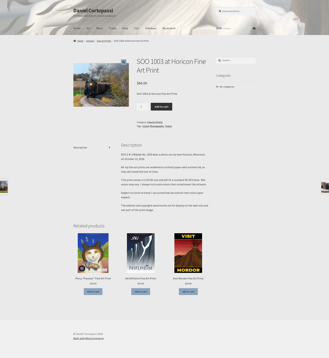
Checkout (150, 28)
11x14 (146, 126)
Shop (125, 28)
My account (169, 28)
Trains (112, 28)
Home (77, 28)
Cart (136, 28)
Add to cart (161, 106)
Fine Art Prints (104, 40)
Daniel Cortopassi (93, 10)
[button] (123, 62)
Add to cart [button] (93, 291)
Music (99, 28)
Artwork (90, 40)
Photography (157, 126)
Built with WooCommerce (88, 338)
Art (88, 28)
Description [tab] (80, 147)
